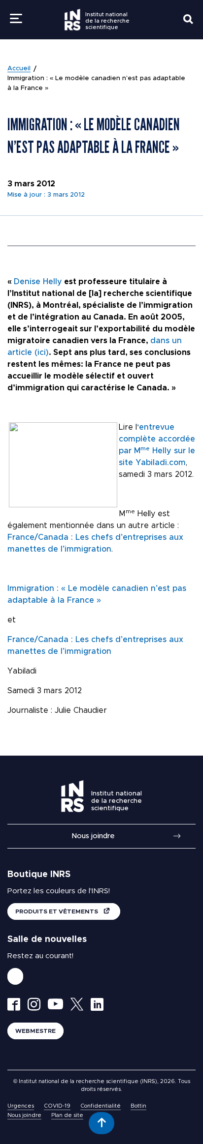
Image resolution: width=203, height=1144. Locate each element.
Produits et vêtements (57, 911)
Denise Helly (38, 282)
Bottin (138, 1106)
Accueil (19, 68)
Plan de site (67, 1115)
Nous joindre (93, 836)
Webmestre (35, 1031)
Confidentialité (100, 1106)
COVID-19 (57, 1106)
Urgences (20, 1106)
